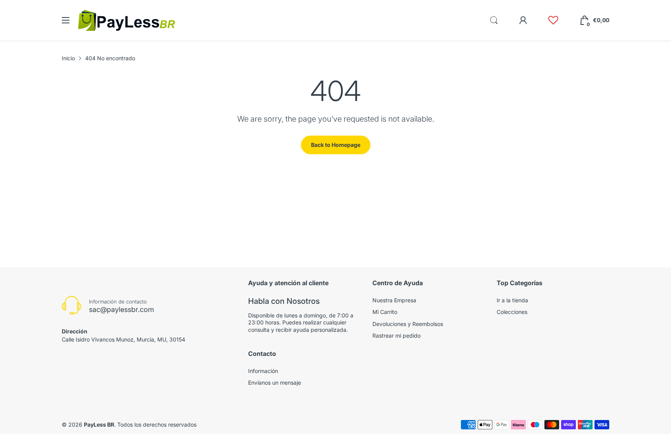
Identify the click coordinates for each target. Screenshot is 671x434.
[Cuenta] (523, 20)
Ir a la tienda (512, 300)
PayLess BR (99, 424)
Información (263, 371)
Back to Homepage (335, 144)
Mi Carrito (384, 312)
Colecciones (512, 312)
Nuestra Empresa (394, 300)
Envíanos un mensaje (274, 382)
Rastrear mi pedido (396, 335)
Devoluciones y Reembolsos (407, 324)
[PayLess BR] (126, 20)
